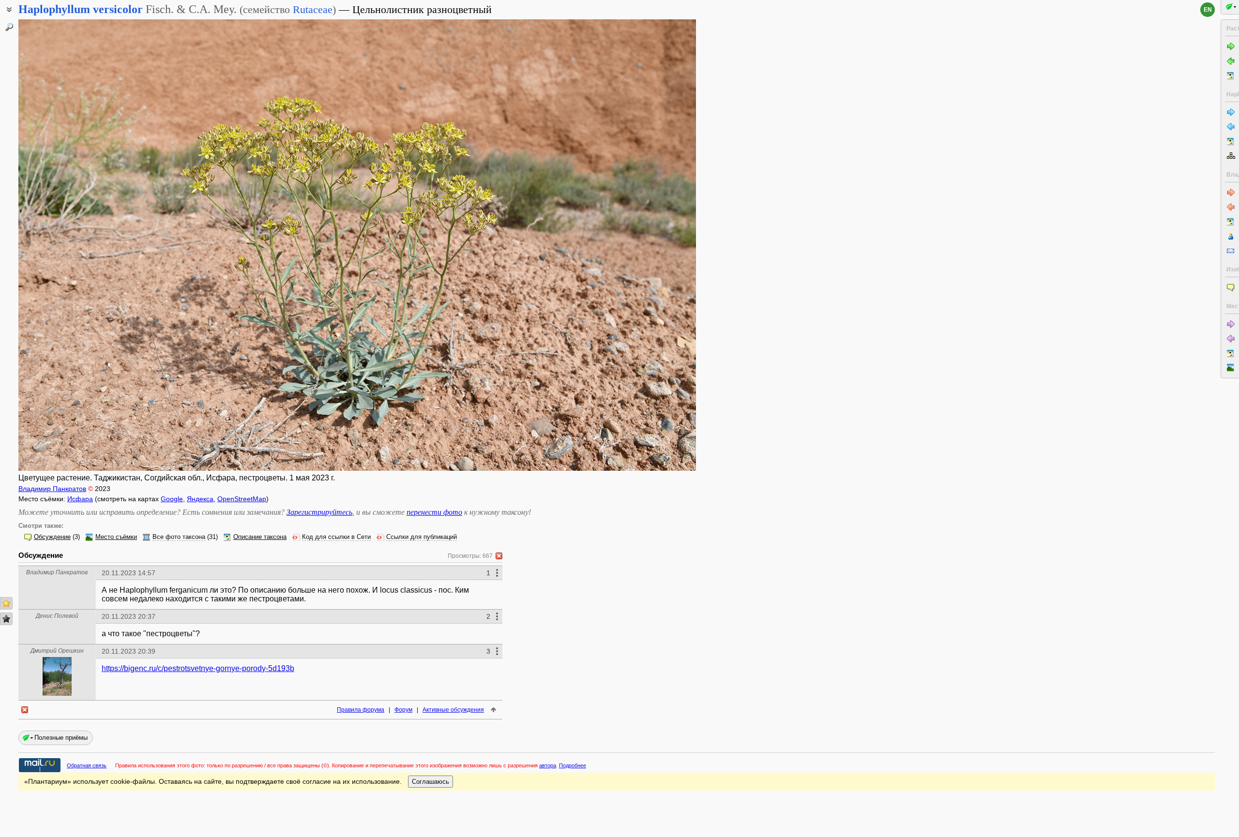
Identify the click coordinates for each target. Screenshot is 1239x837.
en (1208, 9)
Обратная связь (86, 765)
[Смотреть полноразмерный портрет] (57, 693)
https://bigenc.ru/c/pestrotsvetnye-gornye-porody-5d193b (198, 668)
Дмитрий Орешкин (57, 650)
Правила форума (360, 709)
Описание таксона (260, 537)
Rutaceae (312, 9)
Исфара (80, 499)
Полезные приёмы (61, 737)
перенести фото (434, 512)
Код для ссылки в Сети (336, 537)
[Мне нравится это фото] (6, 603)
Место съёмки (116, 537)
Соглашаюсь (430, 781)
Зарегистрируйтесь (319, 512)
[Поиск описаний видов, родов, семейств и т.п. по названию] (9, 27)
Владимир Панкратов (52, 489)
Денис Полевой (57, 616)
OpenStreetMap (241, 499)
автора (547, 765)
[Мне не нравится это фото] (6, 619)
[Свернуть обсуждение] (499, 556)
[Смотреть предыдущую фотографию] (88, 245)
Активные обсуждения (453, 709)
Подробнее (572, 765)
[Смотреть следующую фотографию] (626, 245)
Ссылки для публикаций (421, 537)
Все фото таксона (178, 537)
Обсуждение (52, 537)
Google (172, 499)
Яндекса (200, 499)
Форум (403, 709)
